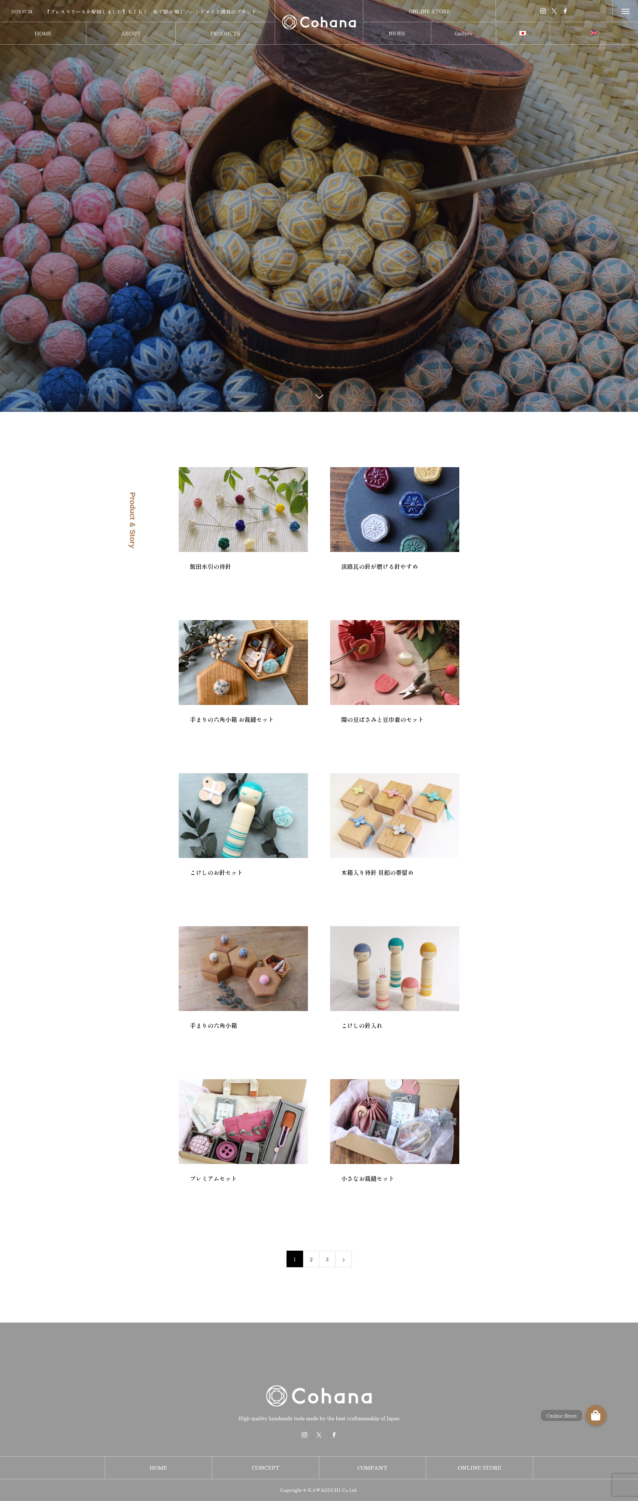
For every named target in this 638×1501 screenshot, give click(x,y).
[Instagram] (543, 11)
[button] (596, 1415)
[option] (137, 11)
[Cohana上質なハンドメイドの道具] (319, 22)
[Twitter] (554, 11)
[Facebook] (565, 11)
